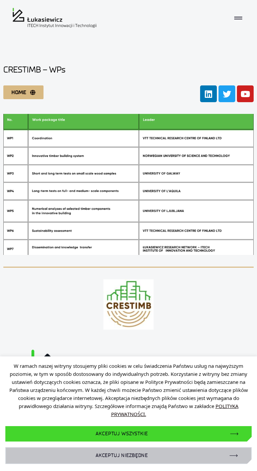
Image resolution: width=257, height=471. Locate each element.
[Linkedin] (208, 93)
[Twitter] (227, 93)
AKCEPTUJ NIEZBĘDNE (122, 455)
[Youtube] (245, 93)
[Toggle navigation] (238, 17)
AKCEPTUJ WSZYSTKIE (122, 433)
